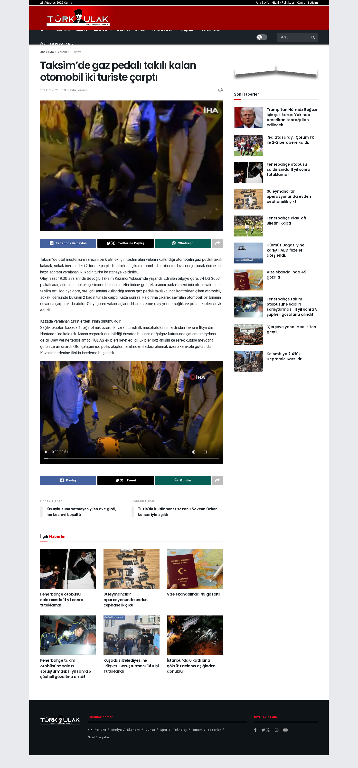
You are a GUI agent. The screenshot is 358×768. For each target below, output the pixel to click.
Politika (100, 729)
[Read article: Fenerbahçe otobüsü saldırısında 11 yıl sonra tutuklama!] (68, 569)
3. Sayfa (76, 52)
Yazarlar (214, 729)
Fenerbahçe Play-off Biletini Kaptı (286, 221)
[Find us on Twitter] (265, 730)
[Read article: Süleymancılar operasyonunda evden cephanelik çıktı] (132, 569)
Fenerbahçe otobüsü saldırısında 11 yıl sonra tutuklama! (61, 599)
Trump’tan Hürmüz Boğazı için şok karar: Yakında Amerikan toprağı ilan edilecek (292, 117)
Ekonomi (133, 729)
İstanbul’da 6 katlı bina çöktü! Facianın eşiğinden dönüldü (191, 666)
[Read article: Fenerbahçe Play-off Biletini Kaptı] (248, 226)
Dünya (150, 729)
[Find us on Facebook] (255, 730)
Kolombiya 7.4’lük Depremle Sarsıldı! (284, 356)
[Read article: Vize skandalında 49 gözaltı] (195, 569)
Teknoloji (180, 729)
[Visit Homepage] (78, 18)
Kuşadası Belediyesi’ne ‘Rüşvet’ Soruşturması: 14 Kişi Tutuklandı (131, 666)
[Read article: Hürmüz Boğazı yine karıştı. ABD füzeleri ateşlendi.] (248, 253)
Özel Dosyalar (55, 44)
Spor (164, 729)
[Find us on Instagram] (276, 730)
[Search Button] (313, 37)
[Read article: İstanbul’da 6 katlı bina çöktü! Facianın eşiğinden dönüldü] (195, 635)
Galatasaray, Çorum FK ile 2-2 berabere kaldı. (290, 140)
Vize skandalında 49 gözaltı (193, 594)
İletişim (313, 2)
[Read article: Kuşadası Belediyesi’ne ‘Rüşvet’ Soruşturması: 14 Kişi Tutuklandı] (132, 635)
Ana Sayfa (262, 2)
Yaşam (62, 52)
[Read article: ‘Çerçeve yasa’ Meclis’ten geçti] (248, 334)
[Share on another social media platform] (217, 243)
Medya (116, 729)
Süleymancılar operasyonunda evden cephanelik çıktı (126, 599)
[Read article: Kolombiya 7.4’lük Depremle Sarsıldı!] (248, 361)
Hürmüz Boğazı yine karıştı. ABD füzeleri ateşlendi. (285, 250)
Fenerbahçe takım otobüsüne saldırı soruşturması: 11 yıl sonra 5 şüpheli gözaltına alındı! (65, 668)
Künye (301, 2)
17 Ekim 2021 (49, 90)
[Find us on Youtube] (285, 730)
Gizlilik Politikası (283, 2)
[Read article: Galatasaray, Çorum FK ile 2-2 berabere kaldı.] (248, 145)
